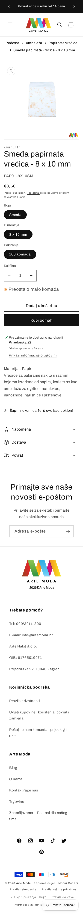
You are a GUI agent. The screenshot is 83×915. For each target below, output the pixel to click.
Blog (13, 768)
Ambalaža (34, 43)
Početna (12, 43)
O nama (15, 779)
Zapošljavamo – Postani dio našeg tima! (38, 816)
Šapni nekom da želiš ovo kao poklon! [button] (41, 410)
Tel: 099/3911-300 (25, 624)
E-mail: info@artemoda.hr (31, 635)
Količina (10, 266)
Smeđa (15, 215)
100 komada (20, 254)
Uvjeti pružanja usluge (30, 897)
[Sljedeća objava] (74, 6)
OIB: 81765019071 (25, 658)
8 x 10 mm (18, 234)
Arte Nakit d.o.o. (23, 646)
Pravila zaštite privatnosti (60, 889)
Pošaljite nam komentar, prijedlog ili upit (38, 733)
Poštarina (33, 192)
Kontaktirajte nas (23, 790)
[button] (10, 24)
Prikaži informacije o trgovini (32, 355)
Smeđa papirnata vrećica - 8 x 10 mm (44, 50)
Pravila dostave (63, 897)
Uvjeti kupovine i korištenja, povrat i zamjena (39, 715)
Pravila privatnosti (24, 701)
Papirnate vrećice (63, 43)
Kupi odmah (41, 320)
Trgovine (16, 802)
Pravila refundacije (23, 889)
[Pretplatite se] (68, 532)
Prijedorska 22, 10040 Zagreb (34, 669)
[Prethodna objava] (9, 6)
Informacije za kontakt (29, 904)
